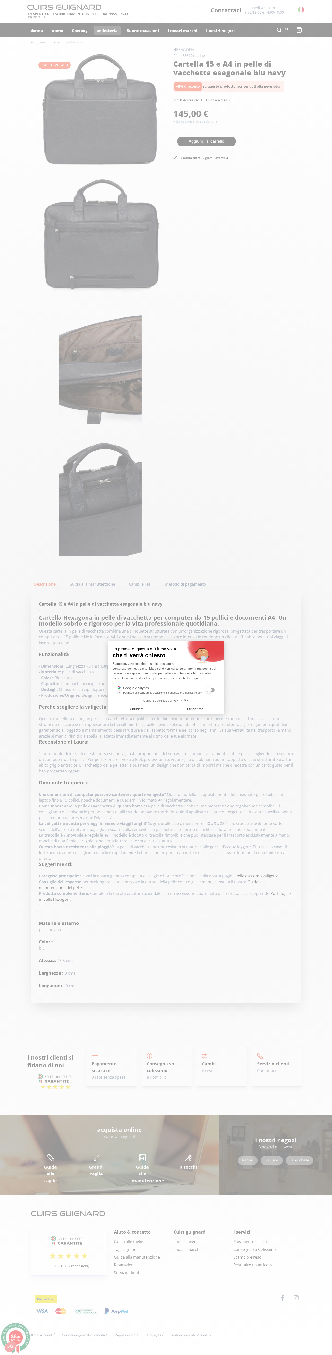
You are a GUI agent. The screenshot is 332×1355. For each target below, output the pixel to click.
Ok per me (195, 709)
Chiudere (137, 709)
